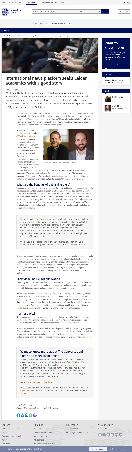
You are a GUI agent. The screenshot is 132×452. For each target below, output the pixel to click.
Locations (5, 432)
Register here (121, 65)
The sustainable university (44, 432)
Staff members (31, 2)
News (15, 36)
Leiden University (8, 2)
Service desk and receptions (13, 428)
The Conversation (25, 136)
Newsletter (102, 428)
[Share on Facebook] (18, 415)
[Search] (105, 11)
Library (62, 2)
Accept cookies (98, 449)
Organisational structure (49, 2)
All (81, 11)
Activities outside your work (45, 444)
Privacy (4, 440)
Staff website (6, 36)
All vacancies (39, 440)
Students (20, 2)
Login (128, 3)
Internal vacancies (41, 436)
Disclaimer (6, 444)
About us (37, 428)
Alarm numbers (72, 428)
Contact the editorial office (12, 436)
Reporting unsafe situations (77, 432)
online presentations (70, 365)
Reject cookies (118, 449)
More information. (34, 449)
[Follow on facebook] (104, 435)
